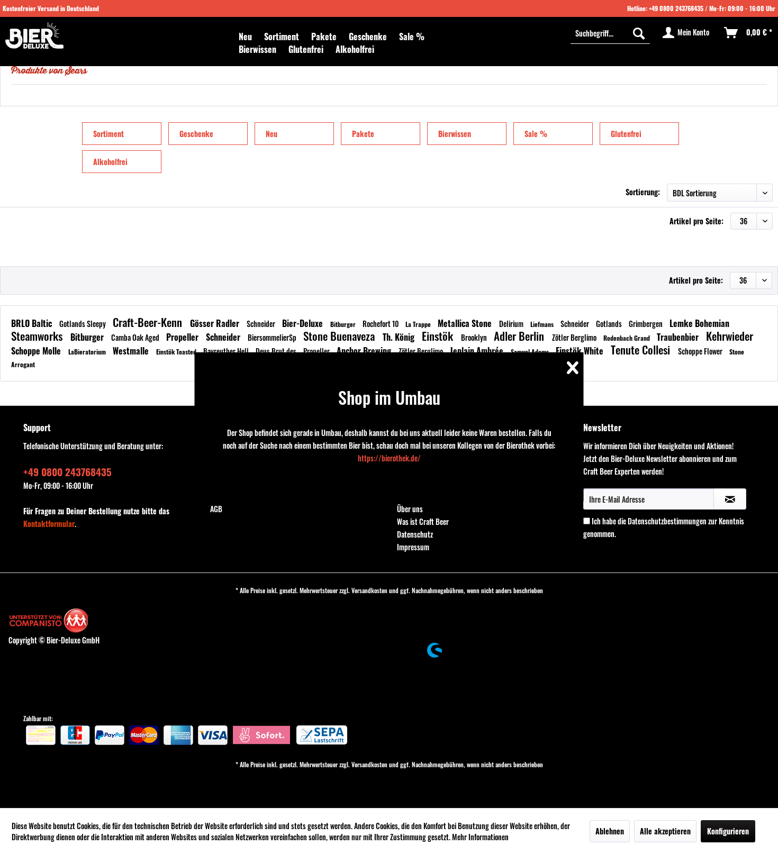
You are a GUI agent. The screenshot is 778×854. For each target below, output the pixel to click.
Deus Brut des (277, 351)
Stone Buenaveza (340, 336)
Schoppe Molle (37, 350)
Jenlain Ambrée (477, 350)
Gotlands (609, 323)
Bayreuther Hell (226, 351)
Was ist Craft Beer (423, 521)
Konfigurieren (728, 831)
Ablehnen (609, 831)
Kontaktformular (49, 523)
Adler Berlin (520, 336)
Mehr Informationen (480, 836)
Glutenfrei (626, 133)
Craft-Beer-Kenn (149, 322)
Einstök (439, 336)
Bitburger (343, 324)
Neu (271, 133)
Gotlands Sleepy (83, 323)
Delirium (512, 323)
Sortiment (108, 133)
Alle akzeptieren (665, 831)
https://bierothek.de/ (389, 458)
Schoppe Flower (701, 351)
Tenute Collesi (642, 349)
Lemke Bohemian (699, 323)
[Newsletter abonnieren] (729, 499)
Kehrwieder (729, 336)
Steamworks (38, 336)
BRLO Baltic (32, 323)
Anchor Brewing (365, 350)
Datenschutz (415, 534)
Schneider (262, 323)
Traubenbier (679, 337)
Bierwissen (454, 133)
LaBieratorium (87, 351)
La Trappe (418, 324)
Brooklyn (474, 337)
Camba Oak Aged (136, 337)
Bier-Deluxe (303, 323)
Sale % (535, 133)
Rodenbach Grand (627, 337)
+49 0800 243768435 (676, 8)
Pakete (363, 133)
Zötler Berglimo (575, 337)
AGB (216, 508)
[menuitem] (245, 36)
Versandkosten (369, 590)
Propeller (183, 337)
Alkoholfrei (110, 161)
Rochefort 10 (381, 323)
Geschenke (196, 133)
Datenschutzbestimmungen (667, 520)
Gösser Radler (215, 323)
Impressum (413, 546)
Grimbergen (646, 323)
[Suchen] (639, 32)
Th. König (400, 337)
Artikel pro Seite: (696, 220)
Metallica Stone (466, 323)
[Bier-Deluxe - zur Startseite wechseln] (34, 35)
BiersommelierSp (273, 337)
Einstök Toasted (177, 351)
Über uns (410, 508)
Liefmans (542, 324)
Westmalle (132, 350)
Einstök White (580, 350)
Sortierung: (643, 191)
